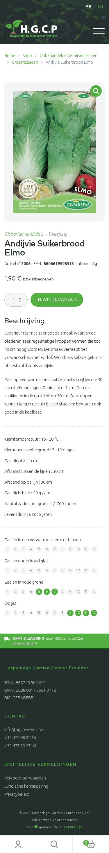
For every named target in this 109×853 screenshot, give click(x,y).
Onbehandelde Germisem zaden (68, 55)
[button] (96, 91)
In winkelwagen (56, 300)
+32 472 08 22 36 (20, 737)
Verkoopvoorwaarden (25, 777)
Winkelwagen (80, 841)
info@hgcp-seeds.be (24, 729)
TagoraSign (73, 827)
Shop (27, 55)
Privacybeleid (16, 794)
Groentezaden (25, 62)
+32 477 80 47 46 (20, 745)
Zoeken (54, 844)
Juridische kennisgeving (26, 786)
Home (9, 55)
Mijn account (18, 844)
